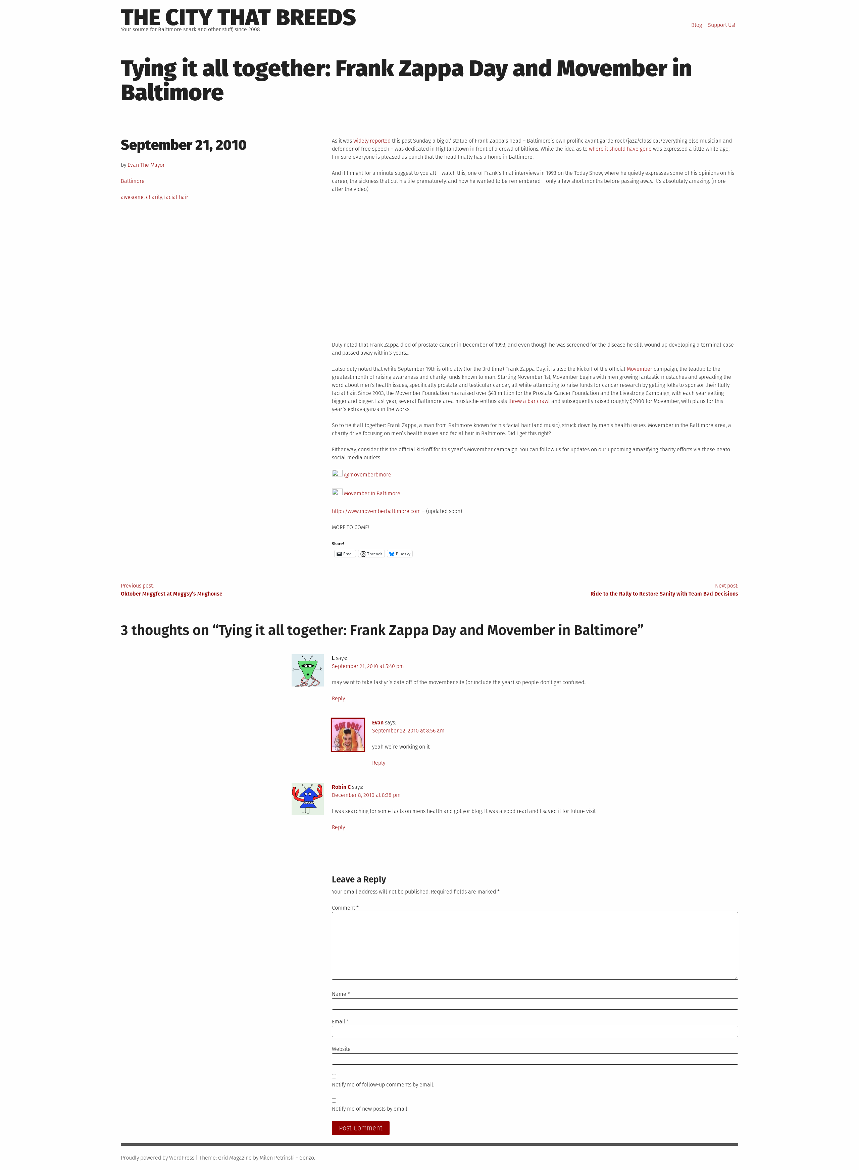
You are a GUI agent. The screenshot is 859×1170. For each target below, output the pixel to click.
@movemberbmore (367, 474)
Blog (696, 25)
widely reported (372, 141)
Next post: (664, 589)
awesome (132, 197)
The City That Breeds (238, 17)
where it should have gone (620, 149)
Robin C (341, 787)
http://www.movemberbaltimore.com (376, 511)
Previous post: (171, 589)
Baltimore (133, 181)
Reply (338, 698)
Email (340, 1021)
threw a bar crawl (529, 401)
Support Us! (721, 25)
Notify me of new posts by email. (370, 1109)
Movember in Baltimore (371, 493)
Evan (378, 722)
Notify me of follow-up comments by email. (383, 1084)
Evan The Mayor (146, 165)
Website (341, 1049)
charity (154, 197)
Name (341, 994)
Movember (639, 369)
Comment (345, 908)
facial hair (176, 197)
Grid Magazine (235, 1158)
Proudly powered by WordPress (157, 1158)
